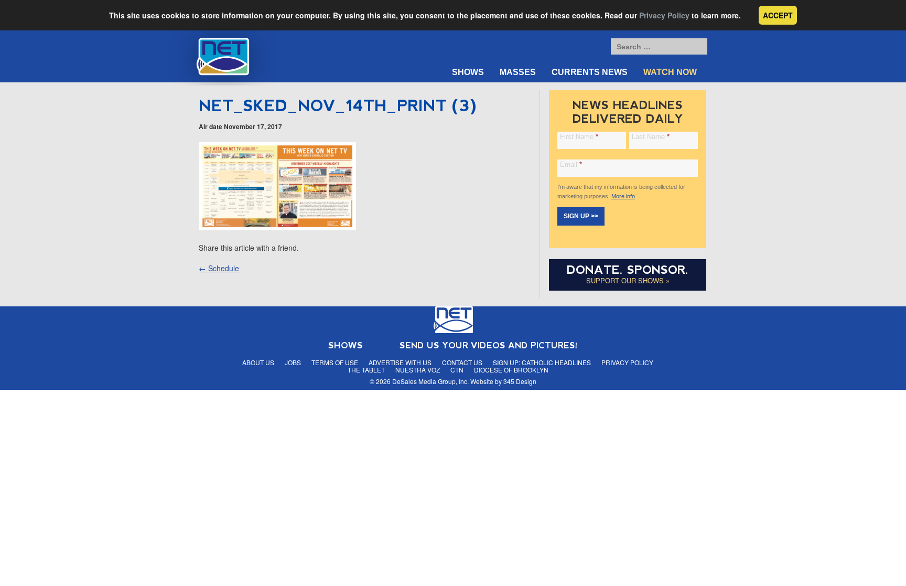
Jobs (293, 362)
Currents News (590, 72)
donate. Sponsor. (627, 269)
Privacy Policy (664, 15)
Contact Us (462, 362)
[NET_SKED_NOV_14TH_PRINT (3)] (277, 227)
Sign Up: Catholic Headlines (542, 362)
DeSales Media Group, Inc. (430, 381)
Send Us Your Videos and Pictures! (489, 345)
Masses (518, 72)
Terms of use (334, 362)
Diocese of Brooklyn (511, 369)
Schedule (219, 268)
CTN (456, 369)
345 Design (519, 381)
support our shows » (628, 280)
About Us (258, 362)
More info (623, 196)
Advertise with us (400, 362)
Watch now (670, 72)
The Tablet (366, 369)
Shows (468, 72)
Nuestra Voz (417, 369)
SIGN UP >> (581, 216)
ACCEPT (778, 15)
